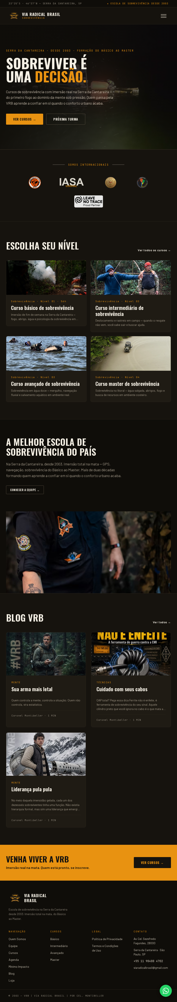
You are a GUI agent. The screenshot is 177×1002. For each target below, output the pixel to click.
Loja (11, 980)
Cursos (13, 953)
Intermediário (59, 946)
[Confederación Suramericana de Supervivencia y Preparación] (142, 182)
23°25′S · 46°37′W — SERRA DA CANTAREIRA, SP (45, 3)
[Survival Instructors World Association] (111, 182)
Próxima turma (65, 119)
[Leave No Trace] (88, 201)
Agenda (14, 959)
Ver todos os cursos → (154, 250)
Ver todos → (162, 622)
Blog (11, 973)
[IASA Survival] (71, 182)
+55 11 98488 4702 (148, 961)
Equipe (13, 946)
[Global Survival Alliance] (35, 182)
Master (54, 959)
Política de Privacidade (107, 939)
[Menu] (163, 16)
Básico (54, 939)
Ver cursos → (24, 119)
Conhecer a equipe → (25, 490)
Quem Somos (17, 939)
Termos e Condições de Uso (105, 948)
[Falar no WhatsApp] (166, 991)
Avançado (57, 953)
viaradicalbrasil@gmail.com (151, 967)
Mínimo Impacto (19, 966)
